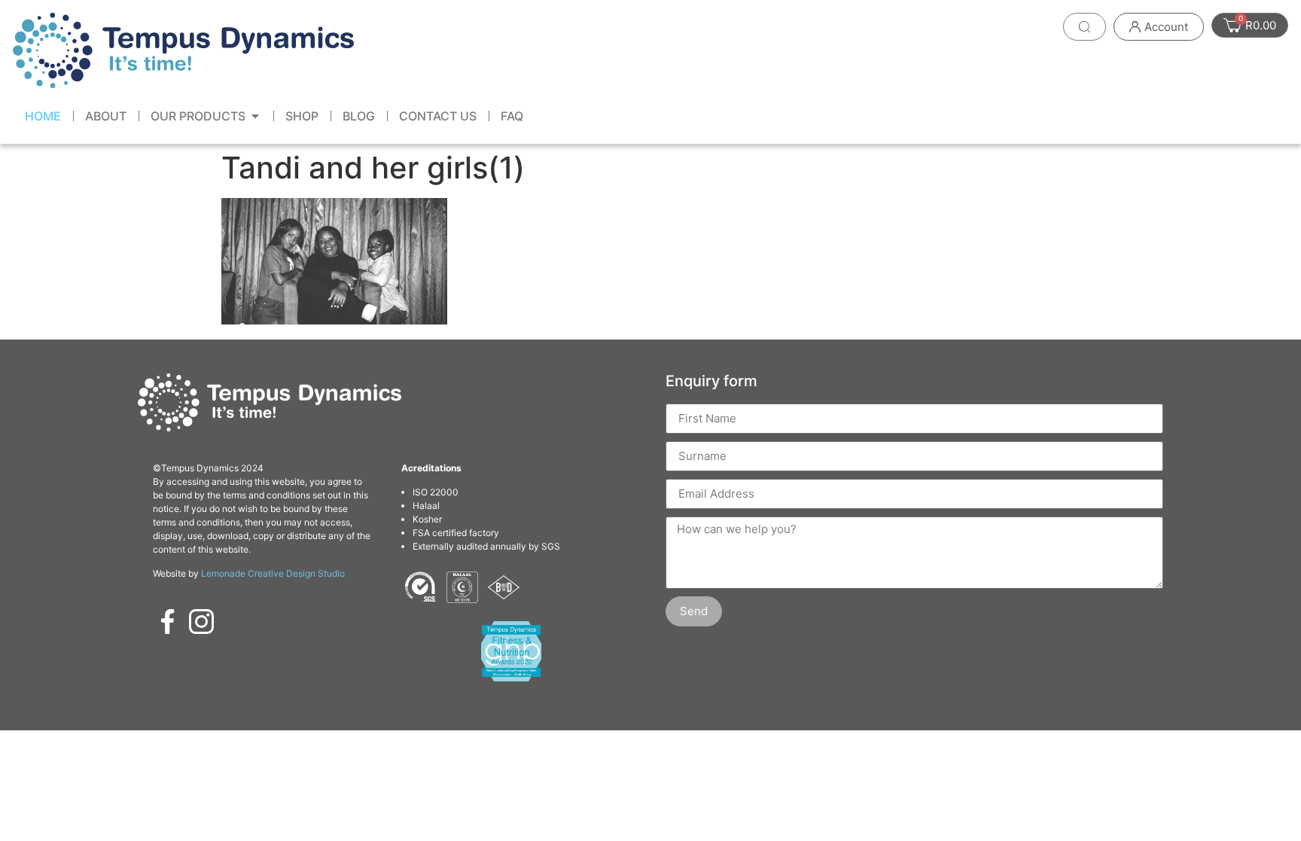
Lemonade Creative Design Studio (273, 573)
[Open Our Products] (255, 116)
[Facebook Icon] (168, 621)
